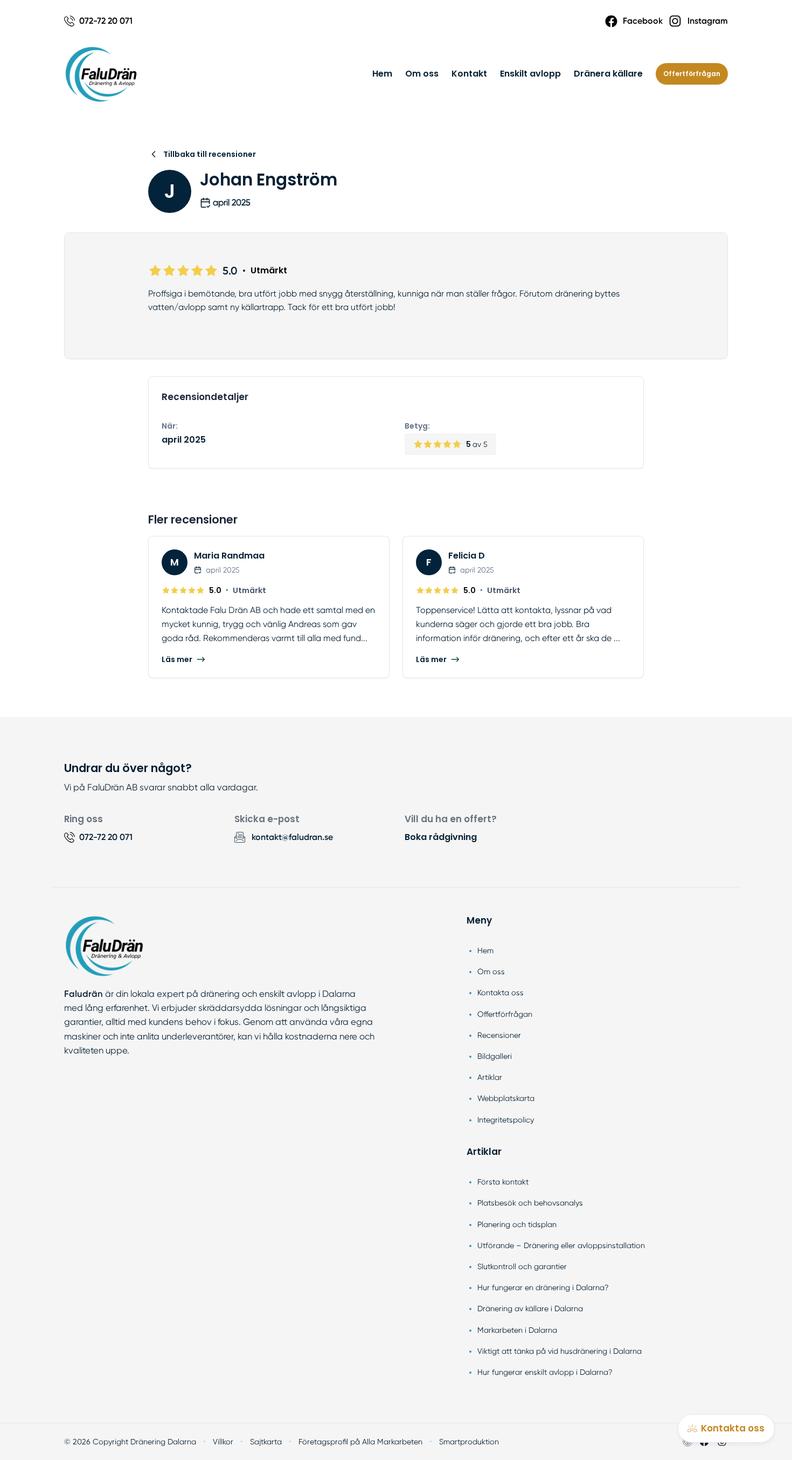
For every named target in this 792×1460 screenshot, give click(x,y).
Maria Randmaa (229, 555)
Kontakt (469, 73)
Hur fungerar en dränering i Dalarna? (543, 1287)
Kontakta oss (500, 992)
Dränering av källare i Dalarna (530, 1308)
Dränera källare (608, 73)
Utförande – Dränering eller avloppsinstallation (561, 1245)
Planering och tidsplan (517, 1224)
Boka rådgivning (441, 837)
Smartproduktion (469, 1441)
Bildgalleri (494, 1056)
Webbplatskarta (505, 1098)
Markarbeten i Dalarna (517, 1330)
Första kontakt (503, 1181)
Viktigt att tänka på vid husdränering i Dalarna (559, 1351)
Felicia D (466, 555)
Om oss (422, 73)
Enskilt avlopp (530, 73)
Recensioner (499, 1035)
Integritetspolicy (505, 1119)
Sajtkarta (266, 1441)
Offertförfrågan (691, 73)
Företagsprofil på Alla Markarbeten (360, 1441)
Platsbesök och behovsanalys (530, 1203)
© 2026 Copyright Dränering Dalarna (130, 1441)
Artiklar (489, 1077)
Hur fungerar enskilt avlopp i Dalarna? (545, 1372)
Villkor (223, 1441)
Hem (382, 73)
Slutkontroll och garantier (522, 1266)
